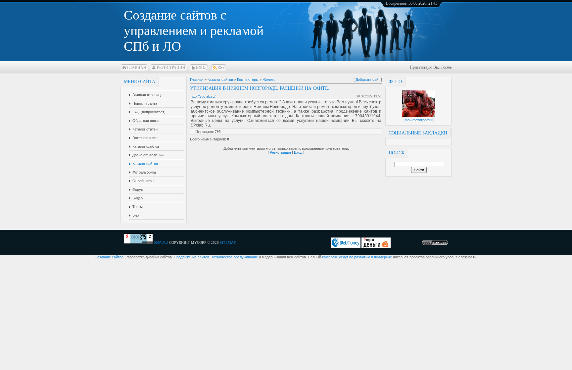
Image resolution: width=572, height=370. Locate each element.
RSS (221, 67)
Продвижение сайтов (191, 257)
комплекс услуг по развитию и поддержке (357, 257)
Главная (136, 67)
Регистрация (171, 67)
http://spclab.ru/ (203, 96)
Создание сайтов (109, 257)
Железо (268, 79)
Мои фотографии (419, 120)
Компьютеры (248, 79)
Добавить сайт (368, 79)
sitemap (228, 242)
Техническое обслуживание (234, 257)
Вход (201, 67)
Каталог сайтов (220, 79)
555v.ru (161, 242)
